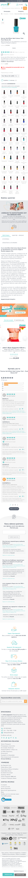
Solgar (18, 833)
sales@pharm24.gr (9, 732)
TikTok (6, 737)
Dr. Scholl (23, 833)
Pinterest (11, 737)
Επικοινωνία (4, 753)
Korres (14, 48)
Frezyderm (4, 833)
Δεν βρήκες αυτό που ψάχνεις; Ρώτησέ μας (14, 527)
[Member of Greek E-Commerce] (5, 838)
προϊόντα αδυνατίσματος (15, 718)
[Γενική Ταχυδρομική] (10, 824)
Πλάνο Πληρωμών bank (8, 776)
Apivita (14, 833)
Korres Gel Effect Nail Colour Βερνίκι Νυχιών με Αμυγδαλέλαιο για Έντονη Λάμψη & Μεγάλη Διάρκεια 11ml (14, 412)
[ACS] (17, 828)
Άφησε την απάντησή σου (8, 555)
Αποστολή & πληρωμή (9, 242)
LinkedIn (16, 737)
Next (25, 338)
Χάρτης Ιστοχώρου (21, 854)
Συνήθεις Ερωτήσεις (6, 751)
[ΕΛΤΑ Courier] (4, 824)
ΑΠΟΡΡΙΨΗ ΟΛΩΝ (20, 874)
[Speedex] (17, 824)
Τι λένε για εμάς (5, 786)
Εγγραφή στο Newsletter (8, 755)
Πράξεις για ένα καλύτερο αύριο (10, 794)
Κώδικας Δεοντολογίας (8, 854)
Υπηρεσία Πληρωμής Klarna (8, 778)
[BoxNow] (23, 824)
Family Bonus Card (6, 767)
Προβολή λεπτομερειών (19, 871)
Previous (3, 338)
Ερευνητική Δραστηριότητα (8, 790)
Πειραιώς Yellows (5, 774)
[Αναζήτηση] (25, 8)
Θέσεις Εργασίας (6, 788)
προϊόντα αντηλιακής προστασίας (10, 724)
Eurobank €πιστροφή (7, 772)
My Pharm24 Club (6, 765)
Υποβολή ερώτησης (14, 537)
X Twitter (13, 737)
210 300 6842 (7, 728)
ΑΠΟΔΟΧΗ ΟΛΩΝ (8, 874)
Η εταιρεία (4, 784)
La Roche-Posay (9, 834)
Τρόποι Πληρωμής (6, 744)
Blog (2, 792)
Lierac (9, 833)
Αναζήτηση (25, 701)
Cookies (23, 852)
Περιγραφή (5, 235)
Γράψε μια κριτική (14, 508)
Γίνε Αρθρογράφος (6, 795)
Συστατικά (5, 239)
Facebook (2, 737)
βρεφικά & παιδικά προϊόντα (14, 722)
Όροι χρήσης (5, 852)
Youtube (9, 737)
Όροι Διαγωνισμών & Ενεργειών (10, 757)
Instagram (4, 737)
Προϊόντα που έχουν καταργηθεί (9, 87)
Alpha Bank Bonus (6, 771)
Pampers (20, 834)
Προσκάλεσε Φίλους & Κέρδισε (9, 769)
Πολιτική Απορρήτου (15, 852)
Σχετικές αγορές (8, 320)
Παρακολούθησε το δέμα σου (9, 749)
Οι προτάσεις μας (19, 320)
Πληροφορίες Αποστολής (8, 746)
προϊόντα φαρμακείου (7, 719)
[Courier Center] (11, 828)
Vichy (16, 834)
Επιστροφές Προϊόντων (7, 747)
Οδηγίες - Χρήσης (18, 235)
